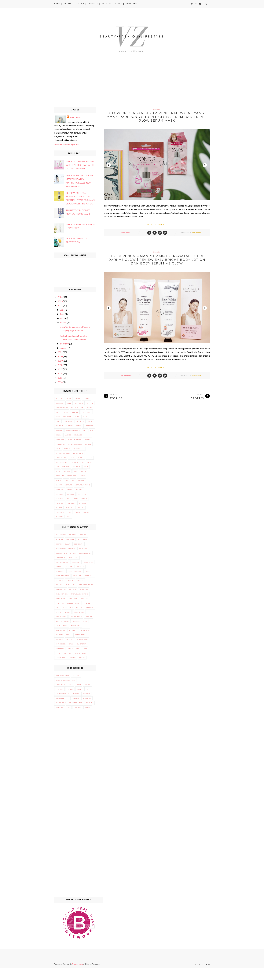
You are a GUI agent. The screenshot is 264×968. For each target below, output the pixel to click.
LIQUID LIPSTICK (79, 612)
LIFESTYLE (93, 4)
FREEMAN (59, 426)
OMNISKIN (65, 467)
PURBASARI (60, 476)
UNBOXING (77, 707)
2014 (60, 382)
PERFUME (59, 635)
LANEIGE (68, 435)
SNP (68, 498)
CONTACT (106, 4)
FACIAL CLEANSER (62, 594)
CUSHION (69, 567)
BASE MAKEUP (61, 535)
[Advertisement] (82, 87)
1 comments (125, 233)
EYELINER (59, 585)
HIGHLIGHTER (68, 607)
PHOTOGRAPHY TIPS (62, 698)
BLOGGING (75, 675)
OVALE (86, 467)
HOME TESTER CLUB (62, 694)
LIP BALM (79, 607)
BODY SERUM (78, 544)
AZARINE (87, 398)
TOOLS (58, 653)
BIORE (69, 403)
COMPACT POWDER (62, 562)
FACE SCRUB (84, 589)
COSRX (89, 407)
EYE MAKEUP (88, 576)
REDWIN (82, 476)
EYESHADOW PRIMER (86, 585)
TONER (84, 648)
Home (57, 4)
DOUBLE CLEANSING (74, 571)
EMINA (85, 417)
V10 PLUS (59, 507)
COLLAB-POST (73, 557)
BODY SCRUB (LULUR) (63, 544)
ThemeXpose (77, 964)
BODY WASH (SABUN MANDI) (65, 548)
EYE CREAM (77, 576)
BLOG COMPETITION (62, 675)
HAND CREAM (87, 603)
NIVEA (89, 462)
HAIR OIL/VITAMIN (73, 603)
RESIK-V (58, 480)
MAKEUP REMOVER (62, 621)
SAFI (73, 480)
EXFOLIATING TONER (62, 576)
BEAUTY (68, 4)
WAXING (82, 657)
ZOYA (68, 517)
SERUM (68, 635)
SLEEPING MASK (82, 639)
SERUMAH (89, 703)
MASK (85, 621)
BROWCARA (83, 548)
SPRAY (71, 644)
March (63, 322)
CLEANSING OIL (61, 557)
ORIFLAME (76, 467)
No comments (126, 375)
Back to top (201, 964)
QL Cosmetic (71, 476)
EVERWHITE (80, 421)
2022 (60, 305)
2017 (60, 369)
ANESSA (77, 398)
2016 (60, 373)
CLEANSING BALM (85, 553)
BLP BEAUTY (79, 403)
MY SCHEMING (78, 453)
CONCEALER (76, 562)
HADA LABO (89, 426)
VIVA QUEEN (70, 507)
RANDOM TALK (61, 703)
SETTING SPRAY (80, 635)
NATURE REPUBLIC (77, 462)
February (64, 343)
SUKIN (76, 498)
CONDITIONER (88, 562)
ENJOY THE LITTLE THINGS (64, 684)
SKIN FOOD (70, 494)
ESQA (57, 421)
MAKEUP (89, 616)
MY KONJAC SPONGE (63, 453)
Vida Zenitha (196, 233)
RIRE (66, 480)
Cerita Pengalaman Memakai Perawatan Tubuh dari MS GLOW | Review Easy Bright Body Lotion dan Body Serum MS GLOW (156, 259)
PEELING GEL (73, 630)
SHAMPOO (59, 639)
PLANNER (76, 698)
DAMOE (66, 412)
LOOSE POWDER (61, 616)
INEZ (84, 430)
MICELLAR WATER (62, 626)
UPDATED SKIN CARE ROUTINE (66, 657)
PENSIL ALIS (85, 630)
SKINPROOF (60, 498)
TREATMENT (68, 653)
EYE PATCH (59, 580)
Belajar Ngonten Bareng (65, 680)
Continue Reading (156, 224)
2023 (60, 301)
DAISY (58, 412)
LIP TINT (58, 612)
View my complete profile (66, 144)
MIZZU (58, 448)
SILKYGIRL (79, 489)
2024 (60, 297)
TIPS (69, 707)
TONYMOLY (71, 503)
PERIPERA (67, 471)
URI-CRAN (82, 503)
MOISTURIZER (75, 626)
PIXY (75, 471)
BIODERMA (59, 403)
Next (205, 165)
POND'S (83, 471)
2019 (60, 360)
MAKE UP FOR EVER (74, 439)
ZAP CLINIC (59, 517)
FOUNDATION (72, 598)
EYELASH (80, 580)
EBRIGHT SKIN (86, 412)
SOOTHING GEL (60, 644)
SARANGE (81, 480)
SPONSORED (60, 707)
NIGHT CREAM (60, 630)
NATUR (89, 457)
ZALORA (86, 512)
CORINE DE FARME (77, 407)
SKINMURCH (82, 494)
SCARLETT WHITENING (82, 485)
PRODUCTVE (87, 698)
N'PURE (72, 457)
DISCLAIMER (131, 4)
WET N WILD (60, 512)
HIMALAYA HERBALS (72, 430)
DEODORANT (60, 571)
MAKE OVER (60, 439)
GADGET (79, 689)
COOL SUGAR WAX (62, 407)
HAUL (58, 607)
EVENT (78, 684)
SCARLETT (68, 485)
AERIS (69, 398)
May (62, 314)
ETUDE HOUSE (67, 421)
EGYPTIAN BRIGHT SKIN (63, 417)
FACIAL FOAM (60, 598)
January (64, 348)
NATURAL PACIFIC (61, 462)
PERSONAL (86, 694)
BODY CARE (70, 539)
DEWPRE (75, 412)
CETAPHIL (90, 403)
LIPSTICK (67, 612)
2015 (60, 377)
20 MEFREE (59, 398)
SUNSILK (84, 498)
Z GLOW (77, 512)
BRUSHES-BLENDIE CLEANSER (65, 553)
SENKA (69, 489)
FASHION (80, 4)
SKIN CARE (69, 639)
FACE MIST (72, 589)
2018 (60, 365)
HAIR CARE (84, 598)
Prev (109, 165)
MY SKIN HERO (61, 457)
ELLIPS (77, 417)
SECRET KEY (60, 489)
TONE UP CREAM (73, 648)
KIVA (91, 430)
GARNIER (69, 426)
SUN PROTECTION (83, 644)
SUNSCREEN (60, 648)
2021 (60, 352)
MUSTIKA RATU (79, 448)
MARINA (87, 439)
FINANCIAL (59, 689)
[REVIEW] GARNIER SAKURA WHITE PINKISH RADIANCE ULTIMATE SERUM (80, 165)
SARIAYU (59, 485)
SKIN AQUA (59, 494)
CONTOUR (59, 567)
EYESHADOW (70, 585)
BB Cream (72, 535)
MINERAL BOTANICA (75, 444)
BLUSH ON (59, 539)
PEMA (58, 471)
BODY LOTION (82, 539)
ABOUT (118, 4)
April (62, 318)
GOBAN (78, 426)
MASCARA (76, 621)
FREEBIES (70, 689)
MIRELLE (88, 444)
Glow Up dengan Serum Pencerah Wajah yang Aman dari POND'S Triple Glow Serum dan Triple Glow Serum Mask (157, 116)
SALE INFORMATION (75, 703)
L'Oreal (58, 435)
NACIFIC (81, 457)
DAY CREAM (80, 567)
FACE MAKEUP (60, 589)
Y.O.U (69, 512)
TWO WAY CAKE (80, 653)
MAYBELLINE (60, 444)
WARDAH (81, 507)
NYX (57, 467)
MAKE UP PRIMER (76, 616)
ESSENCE (88, 571)
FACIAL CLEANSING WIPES (79, 594)
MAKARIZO (78, 435)
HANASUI (59, 430)
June (62, 309)
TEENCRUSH (60, 503)
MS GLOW (67, 448)
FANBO (90, 421)
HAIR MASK (60, 603)
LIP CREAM (89, 607)
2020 (60, 356)
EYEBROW (70, 580)
